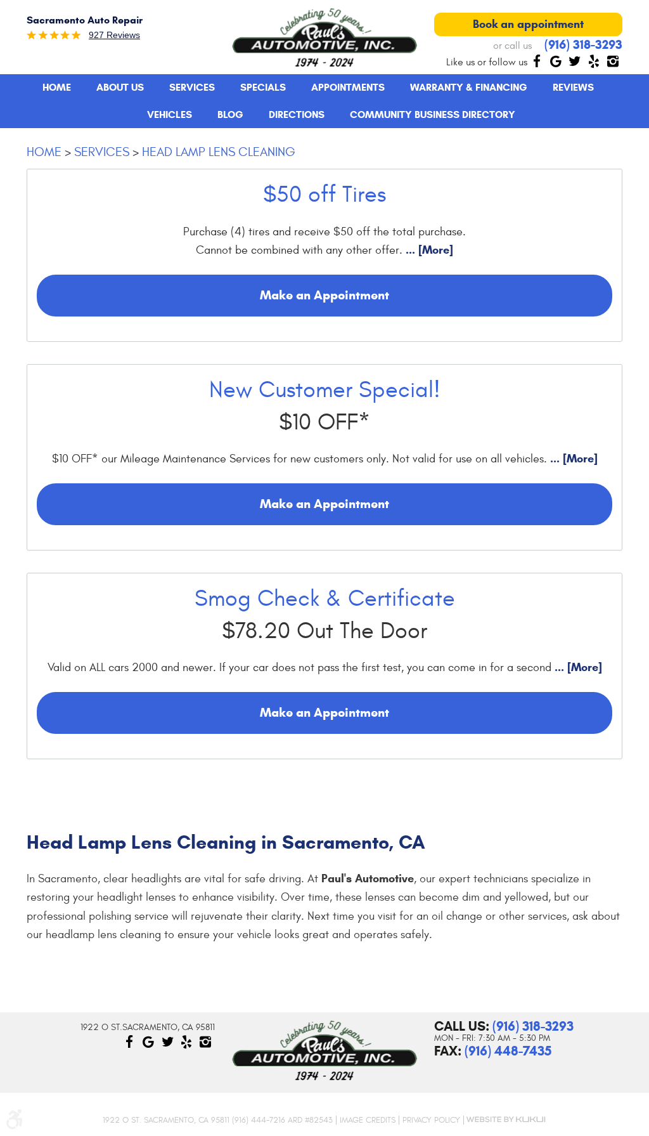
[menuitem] (56, 87)
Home (56, 87)
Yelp (593, 61)
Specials (263, 87)
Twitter (574, 61)
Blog (230, 114)
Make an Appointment (324, 295)
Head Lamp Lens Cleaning (218, 152)
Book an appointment (528, 24)
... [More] (427, 250)
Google (555, 61)
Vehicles (169, 114)
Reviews (573, 87)
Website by (505, 1119)
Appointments (348, 87)
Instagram (612, 61)
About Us (120, 87)
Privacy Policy (431, 1120)
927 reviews (114, 35)
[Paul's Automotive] (324, 37)
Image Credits (367, 1120)
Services (192, 87)
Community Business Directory (432, 114)
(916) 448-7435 (508, 1051)
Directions (296, 114)
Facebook (536, 61)
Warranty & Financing (468, 87)
